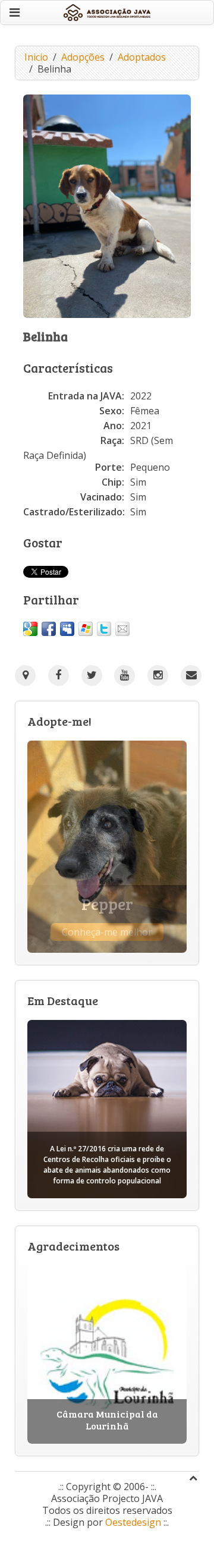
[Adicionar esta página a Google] (30, 629)
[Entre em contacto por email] (191, 675)
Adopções (83, 57)
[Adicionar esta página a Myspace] (67, 629)
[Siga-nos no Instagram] (157, 675)
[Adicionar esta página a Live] (85, 629)
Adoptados (142, 57)
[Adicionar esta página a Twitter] (104, 629)
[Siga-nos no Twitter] (91, 675)
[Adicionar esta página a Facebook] (49, 629)
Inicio (36, 57)
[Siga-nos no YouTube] (124, 675)
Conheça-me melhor (107, 932)
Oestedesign (133, 1522)
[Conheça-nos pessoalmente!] (25, 675)
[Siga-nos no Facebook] (58, 675)
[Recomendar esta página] (122, 629)
